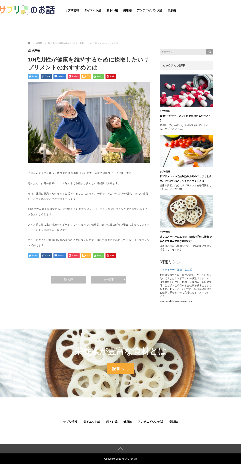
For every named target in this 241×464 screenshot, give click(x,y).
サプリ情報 (72, 10)
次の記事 (109, 279)
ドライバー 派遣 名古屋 (177, 269)
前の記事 (69, 279)
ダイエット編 (92, 10)
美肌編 (172, 10)
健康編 (127, 10)
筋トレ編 (112, 10)
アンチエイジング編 (149, 10)
